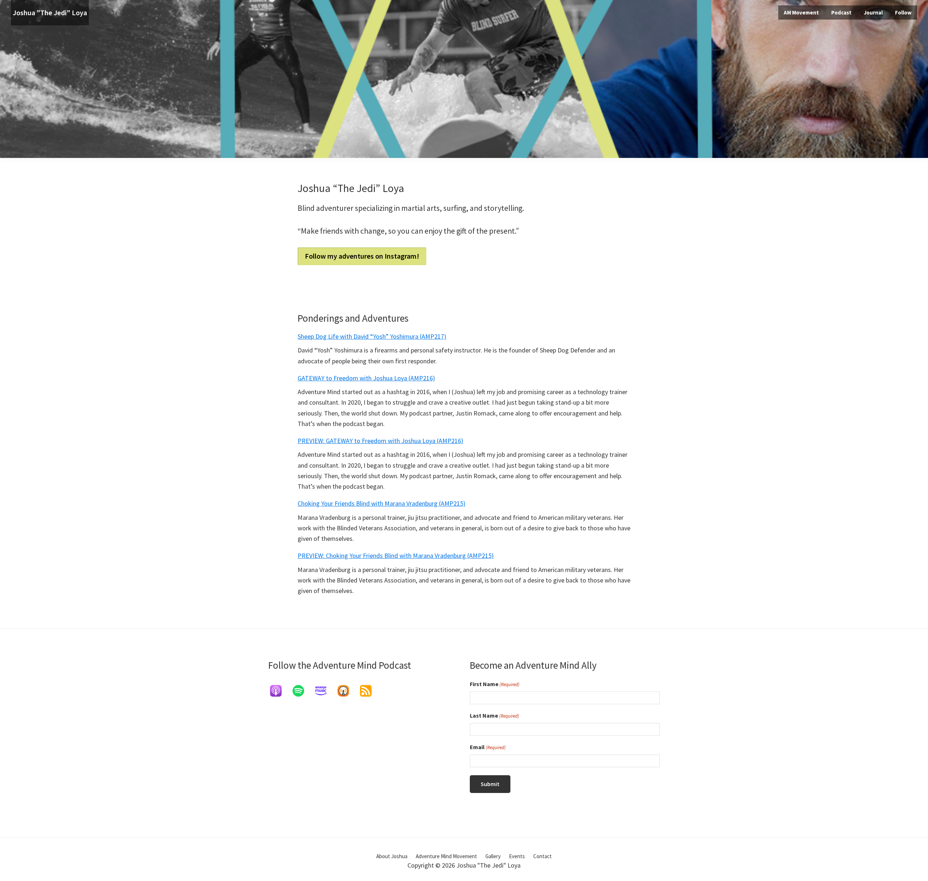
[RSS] (369, 691)
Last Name (494, 715)
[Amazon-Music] (324, 691)
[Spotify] (302, 691)
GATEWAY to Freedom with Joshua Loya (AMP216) (366, 378)
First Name (494, 684)
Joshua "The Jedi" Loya (50, 12)
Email (488, 747)
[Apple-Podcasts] (279, 691)
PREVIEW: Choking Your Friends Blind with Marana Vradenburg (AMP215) (396, 555)
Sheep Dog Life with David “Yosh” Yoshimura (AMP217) (372, 336)
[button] (903, 12)
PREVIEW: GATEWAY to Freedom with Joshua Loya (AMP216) (380, 441)
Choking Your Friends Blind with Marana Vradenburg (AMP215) (381, 503)
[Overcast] (347, 691)
